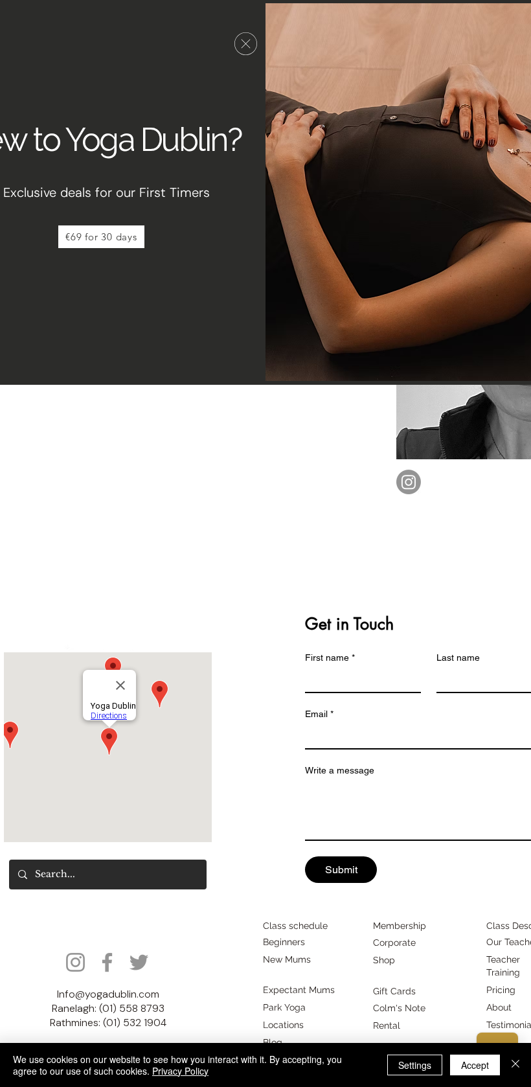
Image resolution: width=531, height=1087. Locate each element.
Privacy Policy (180, 1070)
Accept (475, 1064)
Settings (414, 1064)
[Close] (515, 1065)
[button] (245, 43)
